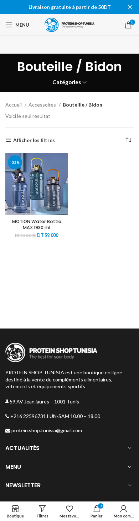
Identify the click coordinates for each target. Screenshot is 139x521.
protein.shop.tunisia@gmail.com (46, 430)
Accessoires (43, 105)
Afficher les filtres (34, 140)
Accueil (14, 105)
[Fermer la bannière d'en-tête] (130, 7)
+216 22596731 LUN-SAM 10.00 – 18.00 (54, 416)
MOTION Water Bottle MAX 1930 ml (36, 224)
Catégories (66, 82)
